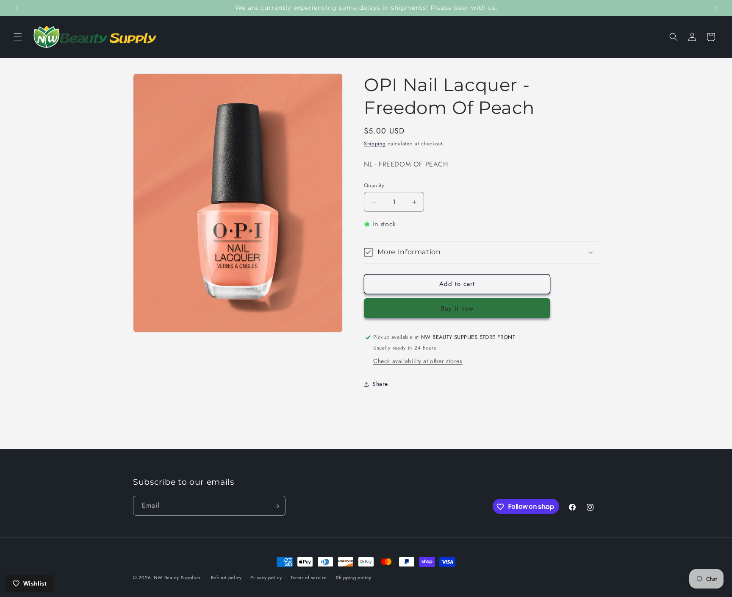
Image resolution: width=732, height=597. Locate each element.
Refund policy (226, 577)
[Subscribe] (275, 506)
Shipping (375, 143)
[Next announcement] (715, 8)
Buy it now (457, 308)
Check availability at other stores (417, 361)
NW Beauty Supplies (177, 577)
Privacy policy (266, 577)
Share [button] (380, 384)
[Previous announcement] (16, 8)
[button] (17, 37)
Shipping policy (354, 577)
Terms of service (309, 577)
